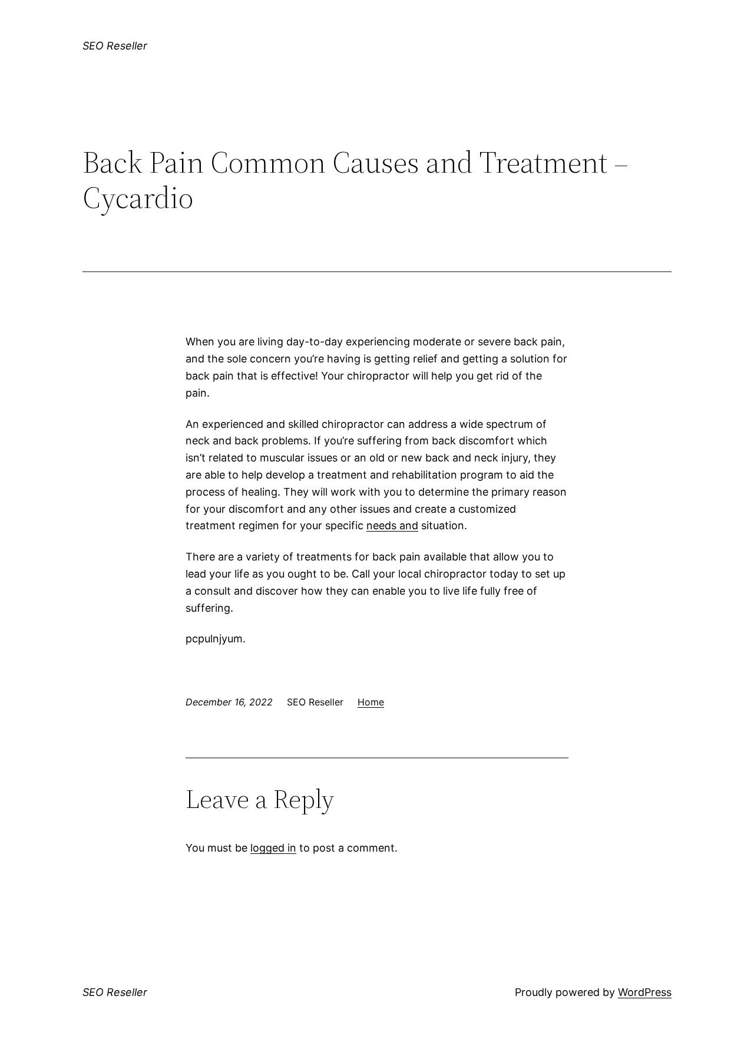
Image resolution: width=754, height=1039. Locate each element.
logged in (273, 848)
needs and (392, 525)
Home (371, 702)
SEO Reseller (114, 45)
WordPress (645, 992)
